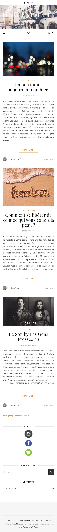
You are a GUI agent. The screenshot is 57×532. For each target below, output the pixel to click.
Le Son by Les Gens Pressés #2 (28, 336)
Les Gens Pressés (28, 15)
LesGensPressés (14, 159)
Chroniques (28, 80)
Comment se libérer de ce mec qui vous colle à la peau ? (28, 220)
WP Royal (35, 527)
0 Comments (48, 159)
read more (28, 150)
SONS (28, 330)
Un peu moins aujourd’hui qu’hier (28, 87)
